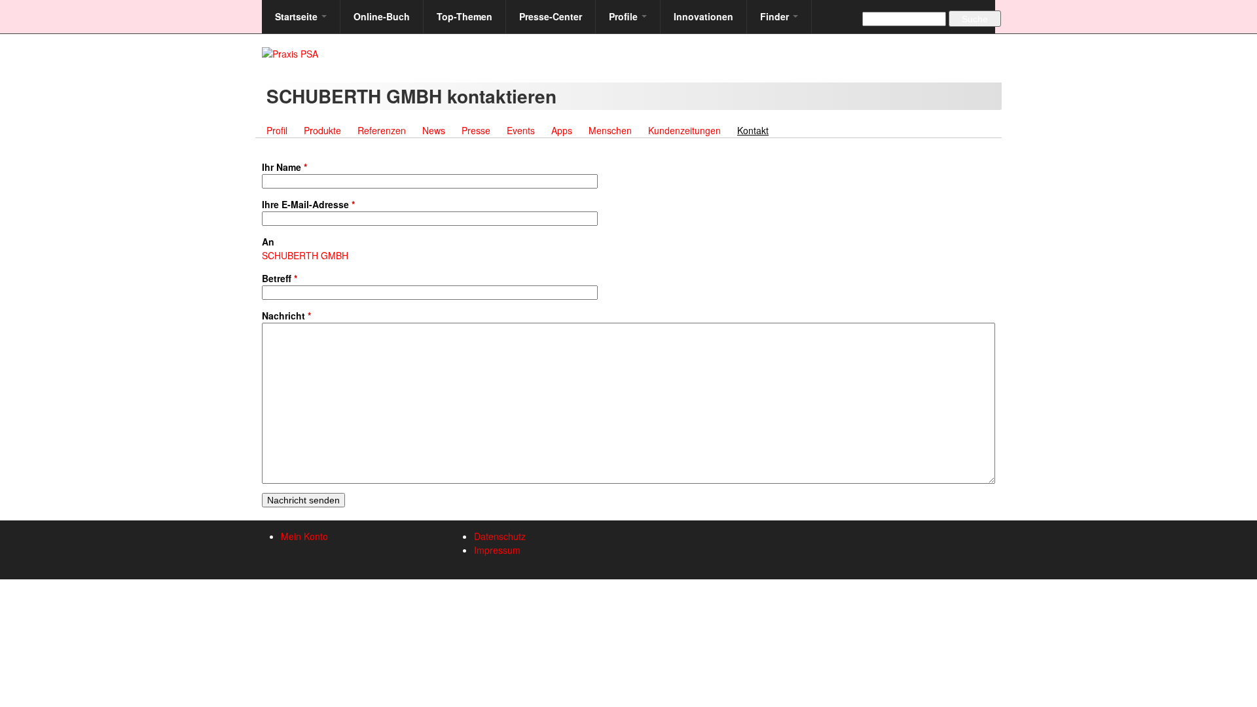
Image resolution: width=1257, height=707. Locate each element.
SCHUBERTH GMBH (305, 255)
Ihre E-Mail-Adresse (308, 204)
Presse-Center (550, 16)
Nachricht (286, 315)
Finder (776, 16)
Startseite (297, 16)
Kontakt (756, 130)
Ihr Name (284, 166)
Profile (624, 16)
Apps (561, 130)
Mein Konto (304, 536)
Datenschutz (500, 536)
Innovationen (703, 16)
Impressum (497, 549)
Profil (276, 130)
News (433, 130)
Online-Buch (382, 16)
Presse (476, 130)
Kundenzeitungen (684, 130)
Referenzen (381, 130)
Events (521, 130)
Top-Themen (464, 16)
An (268, 241)
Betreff (279, 278)
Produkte (322, 130)
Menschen (610, 130)
